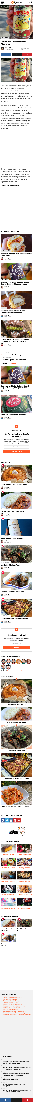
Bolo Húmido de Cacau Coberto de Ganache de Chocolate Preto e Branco (17, 1068)
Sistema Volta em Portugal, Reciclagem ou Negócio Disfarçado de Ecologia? (16, 1074)
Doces (4, 308)
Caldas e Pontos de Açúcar (10, 1002)
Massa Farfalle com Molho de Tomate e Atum (16, 808)
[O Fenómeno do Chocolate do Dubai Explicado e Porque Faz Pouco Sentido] (16, 329)
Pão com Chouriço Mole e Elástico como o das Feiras (16, 254)
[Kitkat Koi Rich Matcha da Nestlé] (16, 404)
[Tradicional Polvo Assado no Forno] (16, 608)
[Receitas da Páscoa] (8, 862)
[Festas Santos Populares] (24, 875)
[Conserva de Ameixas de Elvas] (16, 581)
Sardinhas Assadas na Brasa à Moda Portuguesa (14, 1085)
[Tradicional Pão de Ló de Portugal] (16, 474)
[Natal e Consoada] (24, 848)
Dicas (3, 337)
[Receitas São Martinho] (8, 875)
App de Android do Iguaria (10, 999)
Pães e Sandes (6, 251)
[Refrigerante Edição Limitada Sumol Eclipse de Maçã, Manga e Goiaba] (16, 271)
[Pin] (27, 1100)
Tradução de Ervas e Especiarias (11, 1007)
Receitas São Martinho (8, 881)
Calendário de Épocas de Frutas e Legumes (14, 1011)
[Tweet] (16, 1100)
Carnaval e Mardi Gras (25, 895)
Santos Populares (24, 881)
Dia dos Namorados (24, 908)
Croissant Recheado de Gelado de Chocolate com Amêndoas (14, 312)
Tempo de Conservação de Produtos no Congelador (17, 1014)
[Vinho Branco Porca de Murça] (16, 527)
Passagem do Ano (25, 868)
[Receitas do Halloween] (8, 889)
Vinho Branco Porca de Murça (12, 538)
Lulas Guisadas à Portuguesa (12, 511)
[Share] (5, 1100)
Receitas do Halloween (8, 895)
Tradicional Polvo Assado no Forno (14, 618)
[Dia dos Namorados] (24, 902)
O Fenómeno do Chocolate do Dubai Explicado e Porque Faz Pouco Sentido (15, 340)
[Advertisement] (16, 148)
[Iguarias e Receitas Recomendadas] (8, 848)
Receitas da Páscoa (8, 868)
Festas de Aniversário (8, 908)
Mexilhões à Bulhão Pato (10, 565)
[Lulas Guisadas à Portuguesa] (16, 500)
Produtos (5, 279)
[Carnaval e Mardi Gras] (24, 889)
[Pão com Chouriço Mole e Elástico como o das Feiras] (16, 243)
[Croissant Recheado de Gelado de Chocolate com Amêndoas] (16, 300)
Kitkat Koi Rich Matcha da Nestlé (13, 414)
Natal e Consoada (25, 854)
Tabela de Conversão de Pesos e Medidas (14, 1006)
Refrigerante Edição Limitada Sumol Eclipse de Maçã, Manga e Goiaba (15, 283)
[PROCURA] (30, 2)
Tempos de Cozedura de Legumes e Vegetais (15, 1013)
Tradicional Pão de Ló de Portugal (14, 484)
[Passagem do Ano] (24, 862)
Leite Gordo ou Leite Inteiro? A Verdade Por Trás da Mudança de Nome (16, 1062)
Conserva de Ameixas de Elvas (13, 592)
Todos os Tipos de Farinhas (10, 1009)
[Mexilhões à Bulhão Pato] (16, 554)
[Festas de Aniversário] (8, 902)
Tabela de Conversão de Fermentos (12, 1004)
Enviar (16, 647)
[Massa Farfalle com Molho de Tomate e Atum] (16, 793)
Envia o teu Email (16, 452)
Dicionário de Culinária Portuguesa (12, 1001)
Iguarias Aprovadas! (8, 854)
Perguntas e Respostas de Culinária (16, 670)
